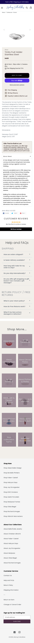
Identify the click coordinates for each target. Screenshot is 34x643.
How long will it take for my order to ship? (17, 267)
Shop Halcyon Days (10, 482)
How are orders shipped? (17, 254)
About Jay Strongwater (12, 548)
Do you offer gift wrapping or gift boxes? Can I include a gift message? (17, 281)
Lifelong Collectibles (19, 637)
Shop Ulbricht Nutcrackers (13, 516)
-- (4, 595)
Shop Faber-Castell (11, 478)
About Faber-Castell (11, 539)
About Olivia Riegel (10, 558)
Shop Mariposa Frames (12, 502)
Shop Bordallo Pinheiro (12, 473)
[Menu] (2, 8)
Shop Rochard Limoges (12, 511)
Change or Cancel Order (12, 605)
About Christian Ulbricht (12, 534)
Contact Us (8, 575)
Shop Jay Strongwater (12, 487)
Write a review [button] (16, 229)
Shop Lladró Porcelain (11, 497)
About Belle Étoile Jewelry (13, 529)
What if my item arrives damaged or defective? (17, 313)
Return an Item (9, 600)
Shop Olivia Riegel (10, 507)
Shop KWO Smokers (11, 492)
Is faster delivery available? (17, 260)
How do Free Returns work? (17, 306)
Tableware (9, 12)
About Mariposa (9, 553)
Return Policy (8, 585)
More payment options (17, 85)
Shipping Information (11, 590)
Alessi (3, 12)
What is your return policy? (17, 301)
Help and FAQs (9, 580)
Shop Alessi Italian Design (12, 468)
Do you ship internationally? (17, 273)
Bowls (15, 12)
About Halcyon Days (11, 543)
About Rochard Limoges (12, 563)
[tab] (17, 156)
